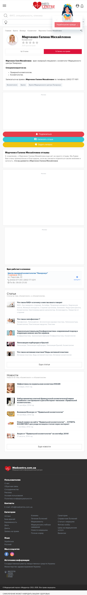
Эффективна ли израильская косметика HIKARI (38, 384)
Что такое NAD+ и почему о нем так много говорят (39, 302)
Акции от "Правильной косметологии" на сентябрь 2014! (43, 434)
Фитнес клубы (64, 525)
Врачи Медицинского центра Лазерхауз (45, 85)
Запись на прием (11, 531)
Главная (8, 31)
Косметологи (12, 85)
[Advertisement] (43, 112)
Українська (9, 541)
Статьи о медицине (66, 522)
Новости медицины (39, 530)
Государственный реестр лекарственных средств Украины (29, 564)
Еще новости (44, 447)
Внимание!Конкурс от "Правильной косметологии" (40, 412)
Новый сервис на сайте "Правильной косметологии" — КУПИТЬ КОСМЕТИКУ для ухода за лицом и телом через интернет (46, 423)
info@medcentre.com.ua (21, 507)
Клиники (34, 516)
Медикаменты (37, 522)
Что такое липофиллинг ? (28, 319)
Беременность (10, 522)
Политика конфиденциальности (18, 499)
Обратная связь (11, 486)
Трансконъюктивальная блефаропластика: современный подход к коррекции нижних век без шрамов (47, 332)
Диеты (7, 528)
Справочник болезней (67, 519)
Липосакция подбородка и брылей (32, 343)
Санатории (62, 516)
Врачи (23, 85)
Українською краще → (67, 25)
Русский (7, 544)
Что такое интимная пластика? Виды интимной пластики (42, 352)
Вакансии (62, 533)
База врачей (9, 519)
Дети (6, 525)
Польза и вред (37, 533)
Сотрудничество (11, 489)
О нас (6, 483)
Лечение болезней (39, 519)
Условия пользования (13, 496)
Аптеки (7, 516)
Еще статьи (44, 365)
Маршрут (77, 278)
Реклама (8, 492)
